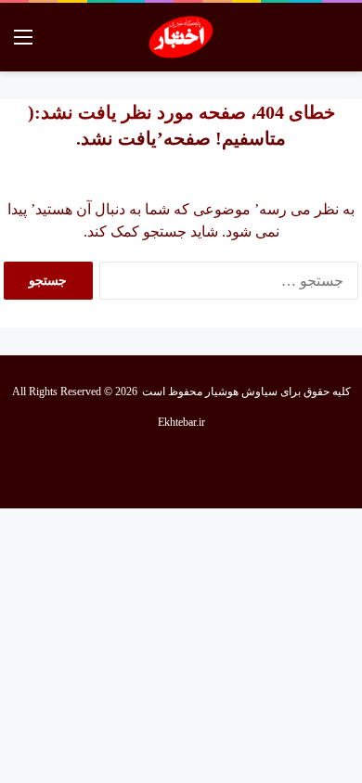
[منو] (23, 44)
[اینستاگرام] (158, 467)
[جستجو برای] (339, 44)
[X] (203, 467)
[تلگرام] (114, 467)
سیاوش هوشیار (241, 391)
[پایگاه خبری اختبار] (181, 37)
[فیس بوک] (248, 467)
